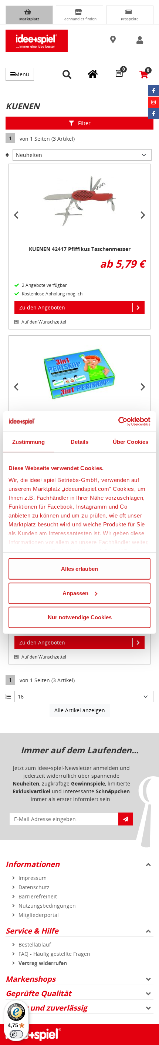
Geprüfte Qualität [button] (38, 993)
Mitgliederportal (38, 914)
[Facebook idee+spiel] (153, 90)
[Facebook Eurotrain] (153, 113)
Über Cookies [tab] (130, 442)
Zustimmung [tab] (28, 442)
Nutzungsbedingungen (47, 905)
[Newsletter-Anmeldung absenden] (125, 819)
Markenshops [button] (30, 979)
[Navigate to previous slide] (16, 215)
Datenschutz (34, 887)
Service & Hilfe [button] (32, 931)
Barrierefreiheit (37, 896)
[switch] (16, 1034)
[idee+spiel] (37, 41)
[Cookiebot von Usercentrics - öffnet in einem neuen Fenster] (118, 421)
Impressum (32, 877)
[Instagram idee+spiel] (153, 102)
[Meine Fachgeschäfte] (93, 73)
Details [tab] (80, 442)
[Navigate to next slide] (142, 215)
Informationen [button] (33, 864)
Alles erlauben (79, 569)
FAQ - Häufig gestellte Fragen (54, 953)
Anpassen (75, 593)
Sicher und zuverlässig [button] (46, 1008)
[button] (114, 40)
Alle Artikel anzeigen (79, 710)
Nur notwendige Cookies (80, 617)
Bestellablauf (34, 944)
